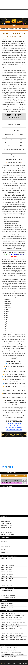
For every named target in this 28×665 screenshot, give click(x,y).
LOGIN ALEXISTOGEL (5, 546)
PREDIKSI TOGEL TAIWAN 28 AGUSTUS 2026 (11, 619)
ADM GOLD (5, 39)
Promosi (19, 663)
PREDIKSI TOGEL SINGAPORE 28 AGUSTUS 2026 (12, 624)
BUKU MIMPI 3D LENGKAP (7, 605)
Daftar (24, 478)
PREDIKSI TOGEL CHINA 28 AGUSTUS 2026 (10, 642)
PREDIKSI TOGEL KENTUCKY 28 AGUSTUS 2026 (12, 633)
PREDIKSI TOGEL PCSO (6, 585)
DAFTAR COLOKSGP (5, 521)
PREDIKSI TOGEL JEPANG (7, 574)
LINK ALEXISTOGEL (5, 544)
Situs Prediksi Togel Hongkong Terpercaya (10, 649)
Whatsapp (8, 663)
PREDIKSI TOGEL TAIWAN (7, 571)
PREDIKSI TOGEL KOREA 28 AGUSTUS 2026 (11, 631)
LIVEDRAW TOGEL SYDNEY (7, 593)
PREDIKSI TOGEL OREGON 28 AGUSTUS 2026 (11, 628)
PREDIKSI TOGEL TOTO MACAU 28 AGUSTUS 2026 (12, 615)
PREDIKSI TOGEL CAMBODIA (7, 565)
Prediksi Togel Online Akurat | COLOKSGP (10, 647)
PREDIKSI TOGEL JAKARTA (7, 576)
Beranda (3, 663)
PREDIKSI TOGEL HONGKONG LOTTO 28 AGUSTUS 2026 (13, 639)
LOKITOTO (3, 549)
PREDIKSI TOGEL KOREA (7, 580)
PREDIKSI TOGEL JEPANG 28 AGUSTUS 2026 (11, 635)
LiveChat (25, 663)
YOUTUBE (14, 256)
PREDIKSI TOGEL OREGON (7, 583)
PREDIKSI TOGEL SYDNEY (7, 558)
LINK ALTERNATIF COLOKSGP (14, 427)
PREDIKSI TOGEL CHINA (6, 569)
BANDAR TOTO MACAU (6, 525)
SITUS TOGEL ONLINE (6, 527)
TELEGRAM (21, 254)
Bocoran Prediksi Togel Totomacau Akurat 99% (11, 652)
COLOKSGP (3, 519)
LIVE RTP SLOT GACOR (6, 532)
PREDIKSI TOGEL (5, 552)
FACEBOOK (14, 254)
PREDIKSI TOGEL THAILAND (7, 567)
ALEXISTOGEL (4, 541)
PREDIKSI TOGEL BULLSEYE (7, 578)
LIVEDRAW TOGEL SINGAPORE (8, 595)
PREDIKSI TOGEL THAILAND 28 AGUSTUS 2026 (11, 617)
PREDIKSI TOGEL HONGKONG (8, 563)
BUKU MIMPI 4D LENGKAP (7, 607)
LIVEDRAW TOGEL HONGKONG (8, 597)
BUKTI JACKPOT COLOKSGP (14, 430)
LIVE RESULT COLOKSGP (14, 423)
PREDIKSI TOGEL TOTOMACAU (8, 560)
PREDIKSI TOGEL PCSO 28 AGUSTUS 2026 (10, 626)
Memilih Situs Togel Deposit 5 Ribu (8, 656)
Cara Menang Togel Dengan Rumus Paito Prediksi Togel (12, 654)
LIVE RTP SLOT (14, 425)
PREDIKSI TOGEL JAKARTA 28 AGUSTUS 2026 (11, 637)
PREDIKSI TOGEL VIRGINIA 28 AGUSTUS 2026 (11, 613)
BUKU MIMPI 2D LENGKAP (7, 603)
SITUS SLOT (4, 530)
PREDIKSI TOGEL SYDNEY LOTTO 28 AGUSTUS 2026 (13, 622)
